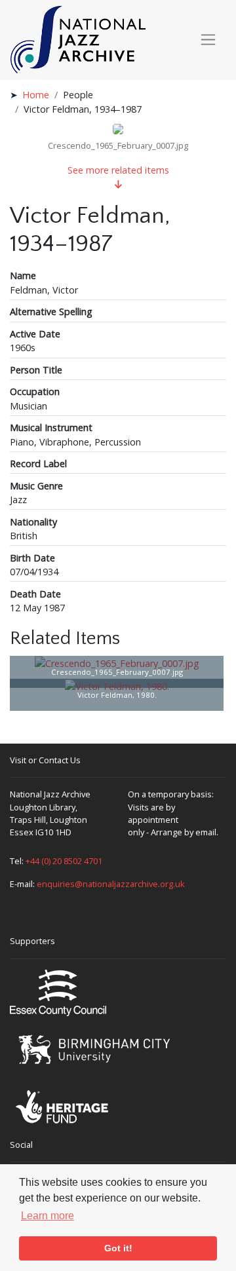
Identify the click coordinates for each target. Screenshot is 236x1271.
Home (35, 94)
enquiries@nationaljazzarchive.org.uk (111, 884)
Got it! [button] (118, 1248)
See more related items (118, 170)
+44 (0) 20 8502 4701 (64, 861)
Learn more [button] (47, 1215)
